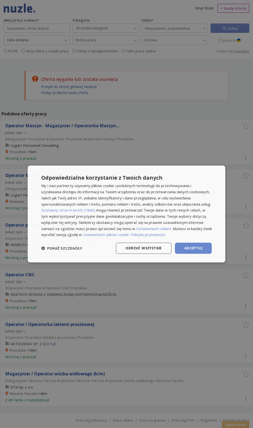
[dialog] (126, 214)
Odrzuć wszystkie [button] (144, 248)
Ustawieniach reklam (153, 228)
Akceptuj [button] (193, 248)
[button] (61, 248)
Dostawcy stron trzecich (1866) (68, 210)
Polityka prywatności (147, 234)
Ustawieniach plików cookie (106, 234)
